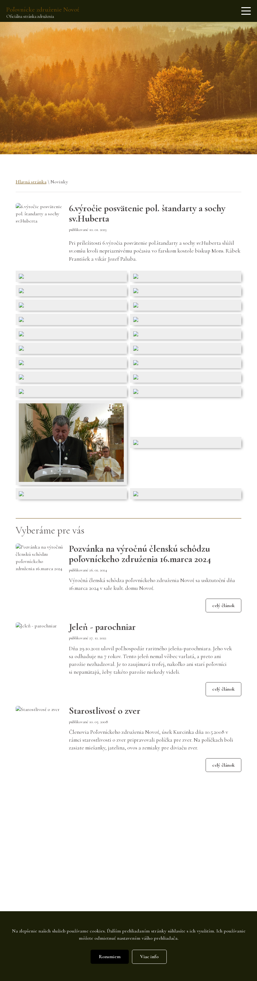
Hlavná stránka (31, 182)
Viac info (149, 956)
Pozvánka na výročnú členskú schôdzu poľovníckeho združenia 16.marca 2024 (140, 554)
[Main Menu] (246, 11)
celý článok (223, 605)
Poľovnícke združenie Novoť (42, 9)
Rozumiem (110, 956)
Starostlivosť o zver (104, 711)
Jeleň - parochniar (102, 627)
